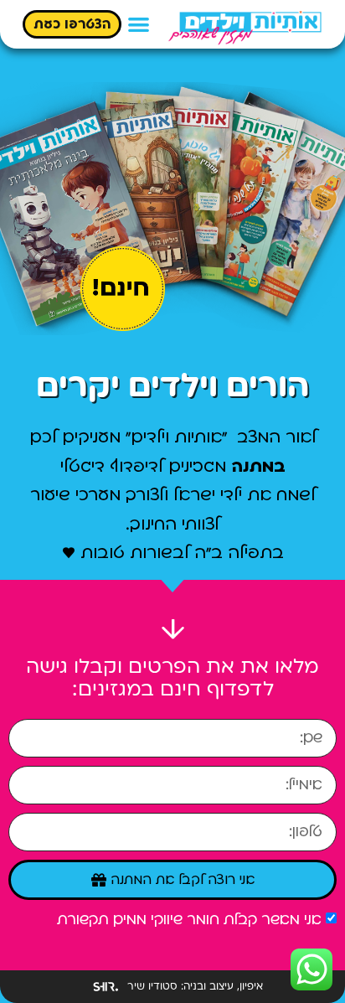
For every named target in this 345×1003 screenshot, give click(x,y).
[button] (138, 25)
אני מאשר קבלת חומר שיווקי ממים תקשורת (189, 919)
